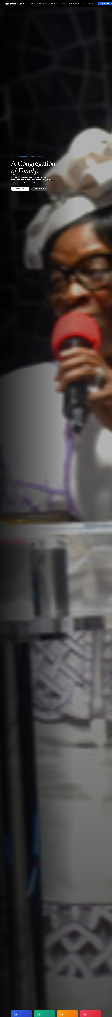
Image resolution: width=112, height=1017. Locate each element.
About (32, 3)
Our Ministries (39, 188)
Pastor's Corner (42, 3)
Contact (91, 3)
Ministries (54, 3)
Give (84, 3)
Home (24, 3)
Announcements (74, 3)
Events (63, 3)
